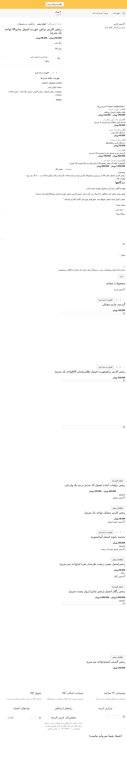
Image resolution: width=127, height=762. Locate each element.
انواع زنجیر (41, 24)
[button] (105, 300)
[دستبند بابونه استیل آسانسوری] (116, 522)
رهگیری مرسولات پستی (54, 4)
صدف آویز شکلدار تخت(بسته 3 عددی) (109, 122)
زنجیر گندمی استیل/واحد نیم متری (105, 661)
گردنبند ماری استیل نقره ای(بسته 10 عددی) (107, 153)
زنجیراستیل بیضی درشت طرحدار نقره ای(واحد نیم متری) (92, 563)
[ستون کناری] (124, 752)
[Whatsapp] (80, 736)
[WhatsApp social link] (76, 4)
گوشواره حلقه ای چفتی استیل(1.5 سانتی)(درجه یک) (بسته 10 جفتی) (97, 163)
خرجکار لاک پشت (118, 133)
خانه (60, 24)
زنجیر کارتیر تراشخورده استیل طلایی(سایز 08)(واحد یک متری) (90, 371)
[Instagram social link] (79, 4)
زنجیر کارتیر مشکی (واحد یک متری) (105, 512)
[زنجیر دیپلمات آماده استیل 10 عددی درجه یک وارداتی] (94, 402)
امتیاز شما (120, 205)
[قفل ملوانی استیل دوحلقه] (117, 109)
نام (123, 244)
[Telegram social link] (70, 4)
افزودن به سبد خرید (42, 73)
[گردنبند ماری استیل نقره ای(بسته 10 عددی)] (121, 150)
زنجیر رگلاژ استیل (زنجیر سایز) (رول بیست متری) (97, 591)
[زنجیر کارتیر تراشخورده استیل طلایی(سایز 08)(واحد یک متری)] (94, 335)
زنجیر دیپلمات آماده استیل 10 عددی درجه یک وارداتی (95, 485)
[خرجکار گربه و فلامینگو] (117, 140)
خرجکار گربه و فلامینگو (115, 143)
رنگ (58, 58)
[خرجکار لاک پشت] (117, 130)
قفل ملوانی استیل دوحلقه (114, 112)
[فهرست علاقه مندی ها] (109, 294)
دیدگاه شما (120, 214)
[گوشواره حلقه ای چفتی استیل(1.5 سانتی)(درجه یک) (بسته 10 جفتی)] (114, 160)
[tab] (68, 169)
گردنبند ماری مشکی (113, 304)
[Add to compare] (122, 294)
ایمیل (122, 255)
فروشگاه (52, 24)
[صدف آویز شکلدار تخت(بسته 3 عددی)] (114, 119)
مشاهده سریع (115, 294)
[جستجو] (70, 13)
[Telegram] (73, 736)
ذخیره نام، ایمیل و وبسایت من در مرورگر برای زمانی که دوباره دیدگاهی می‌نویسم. (91, 270)
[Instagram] (67, 736)
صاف (47, 61)
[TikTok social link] (73, 4)
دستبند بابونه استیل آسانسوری (108, 536)
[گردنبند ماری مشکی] (119, 289)
